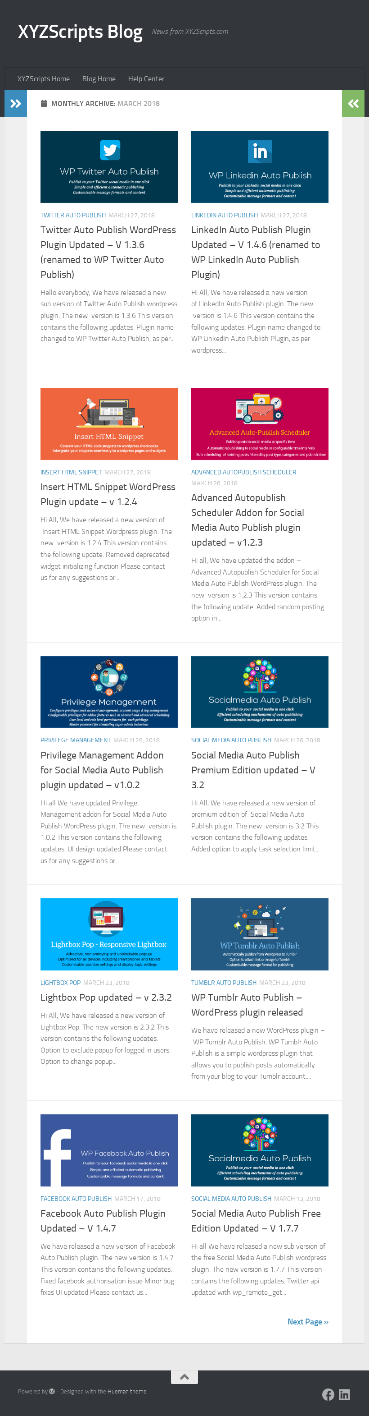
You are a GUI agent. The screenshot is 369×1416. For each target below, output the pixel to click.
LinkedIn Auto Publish (224, 215)
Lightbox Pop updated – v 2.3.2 (106, 997)
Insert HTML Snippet (71, 472)
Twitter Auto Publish (73, 215)
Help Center (146, 78)
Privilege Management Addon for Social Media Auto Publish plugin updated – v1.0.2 (102, 770)
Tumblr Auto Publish (223, 983)
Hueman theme (127, 1391)
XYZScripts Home (44, 78)
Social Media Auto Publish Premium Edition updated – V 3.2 (253, 770)
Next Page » (308, 1322)
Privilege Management (75, 740)
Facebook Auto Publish (76, 1199)
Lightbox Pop (60, 983)
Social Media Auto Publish (231, 740)
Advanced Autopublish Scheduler (244, 472)
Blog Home (99, 78)
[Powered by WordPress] (52, 1391)
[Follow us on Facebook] (328, 1394)
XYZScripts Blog (80, 31)
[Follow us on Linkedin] (344, 1394)
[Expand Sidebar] (15, 103)
